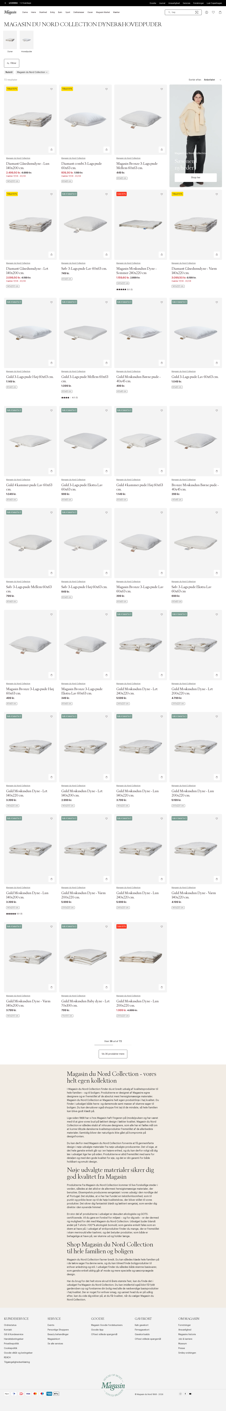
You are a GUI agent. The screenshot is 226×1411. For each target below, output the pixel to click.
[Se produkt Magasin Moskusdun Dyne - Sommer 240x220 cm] (140, 225)
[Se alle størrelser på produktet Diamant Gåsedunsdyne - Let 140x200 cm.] (13, 286)
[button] (206, 12)
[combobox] (183, 12)
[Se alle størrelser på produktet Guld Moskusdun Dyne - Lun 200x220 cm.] (178, 805)
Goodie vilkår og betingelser (18, 1353)
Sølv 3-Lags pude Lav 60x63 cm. (84, 268)
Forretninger (198, 3)
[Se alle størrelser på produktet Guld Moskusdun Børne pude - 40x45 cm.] (121, 391)
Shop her (195, 178)
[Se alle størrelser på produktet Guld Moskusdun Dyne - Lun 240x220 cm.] (123, 907)
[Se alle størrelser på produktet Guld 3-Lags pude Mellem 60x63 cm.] (66, 391)
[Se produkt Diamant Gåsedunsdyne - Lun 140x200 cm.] (30, 120)
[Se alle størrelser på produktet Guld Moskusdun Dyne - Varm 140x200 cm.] (13, 1015)
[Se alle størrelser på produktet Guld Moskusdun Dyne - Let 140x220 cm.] (12, 805)
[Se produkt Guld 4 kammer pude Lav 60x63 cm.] (30, 441)
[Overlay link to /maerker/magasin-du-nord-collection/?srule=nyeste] (195, 136)
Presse (181, 1348)
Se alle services (55, 1344)
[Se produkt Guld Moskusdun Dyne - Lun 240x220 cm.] (140, 849)
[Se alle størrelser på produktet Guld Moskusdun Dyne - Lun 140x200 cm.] (13, 907)
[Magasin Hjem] (10, 12)
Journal (162, 3)
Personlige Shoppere (58, 1330)
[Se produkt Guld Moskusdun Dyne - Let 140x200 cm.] (85, 747)
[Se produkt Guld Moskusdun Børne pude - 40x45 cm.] (140, 333)
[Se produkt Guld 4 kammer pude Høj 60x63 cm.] (140, 441)
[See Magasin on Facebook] (185, 1394)
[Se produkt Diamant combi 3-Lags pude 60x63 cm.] (85, 120)
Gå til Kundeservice (13, 1334)
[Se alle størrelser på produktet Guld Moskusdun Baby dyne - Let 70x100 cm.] (67, 1015)
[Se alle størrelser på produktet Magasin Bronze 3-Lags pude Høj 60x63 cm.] (11, 703)
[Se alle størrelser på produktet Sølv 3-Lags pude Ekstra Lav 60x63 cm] (177, 601)
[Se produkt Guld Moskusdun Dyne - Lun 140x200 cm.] (30, 849)
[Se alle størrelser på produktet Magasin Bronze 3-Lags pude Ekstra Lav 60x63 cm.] (66, 703)
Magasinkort (54, 1339)
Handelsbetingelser (14, 1339)
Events (51, 1325)
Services (186, 3)
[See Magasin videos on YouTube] (190, 1394)
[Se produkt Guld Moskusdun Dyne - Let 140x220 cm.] (30, 747)
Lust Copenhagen (214, 3)
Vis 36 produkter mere (113, 1054)
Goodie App (97, 1330)
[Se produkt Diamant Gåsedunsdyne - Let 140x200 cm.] (30, 225)
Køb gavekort (142, 1325)
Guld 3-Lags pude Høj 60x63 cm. (30, 377)
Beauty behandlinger (58, 1334)
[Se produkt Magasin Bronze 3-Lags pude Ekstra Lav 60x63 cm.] (85, 645)
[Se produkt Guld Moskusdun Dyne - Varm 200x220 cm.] (85, 849)
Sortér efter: (195, 80)
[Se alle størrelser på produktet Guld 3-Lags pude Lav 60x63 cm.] (177, 387)
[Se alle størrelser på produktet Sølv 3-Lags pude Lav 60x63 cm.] (66, 279)
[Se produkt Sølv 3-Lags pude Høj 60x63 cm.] (85, 543)
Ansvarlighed (174, 3)
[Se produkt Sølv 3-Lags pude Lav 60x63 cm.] (85, 225)
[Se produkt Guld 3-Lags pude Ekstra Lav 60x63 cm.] (85, 441)
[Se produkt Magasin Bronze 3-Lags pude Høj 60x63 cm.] (30, 645)
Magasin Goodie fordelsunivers (107, 1325)
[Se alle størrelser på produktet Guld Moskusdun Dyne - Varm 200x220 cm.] (68, 907)
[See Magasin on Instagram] (180, 1394)
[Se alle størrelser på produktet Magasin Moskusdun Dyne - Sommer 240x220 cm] (122, 283)
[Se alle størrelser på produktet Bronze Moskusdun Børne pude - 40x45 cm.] (177, 499)
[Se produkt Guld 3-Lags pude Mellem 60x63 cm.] (85, 333)
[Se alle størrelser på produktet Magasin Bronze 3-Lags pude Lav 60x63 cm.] (121, 601)
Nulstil (9, 72)
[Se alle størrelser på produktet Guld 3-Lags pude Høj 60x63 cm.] (11, 387)
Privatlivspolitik (11, 1344)
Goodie (153, 3)
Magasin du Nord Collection (18, 158)
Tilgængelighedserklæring (17, 1362)
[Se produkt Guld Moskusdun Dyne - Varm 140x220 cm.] (195, 849)
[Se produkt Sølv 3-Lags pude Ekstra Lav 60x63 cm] (195, 543)
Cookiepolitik (10, 1348)
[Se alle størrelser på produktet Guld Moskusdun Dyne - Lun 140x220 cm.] (122, 805)
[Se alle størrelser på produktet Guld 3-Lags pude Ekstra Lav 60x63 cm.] (66, 499)
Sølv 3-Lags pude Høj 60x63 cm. (84, 587)
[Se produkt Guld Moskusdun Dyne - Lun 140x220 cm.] (140, 747)
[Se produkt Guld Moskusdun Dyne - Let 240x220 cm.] (140, 645)
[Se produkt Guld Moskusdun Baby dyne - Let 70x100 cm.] (85, 957)
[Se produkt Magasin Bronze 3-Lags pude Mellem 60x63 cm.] (140, 120)
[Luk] (161, 721)
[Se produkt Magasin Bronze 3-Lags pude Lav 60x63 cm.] (140, 543)
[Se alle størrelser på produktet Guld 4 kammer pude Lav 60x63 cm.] (11, 499)
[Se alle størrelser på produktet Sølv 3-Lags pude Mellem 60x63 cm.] (11, 601)
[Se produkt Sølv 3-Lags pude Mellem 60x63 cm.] (30, 543)
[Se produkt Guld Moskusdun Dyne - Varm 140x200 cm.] (30, 957)
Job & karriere (185, 1339)
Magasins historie (187, 1334)
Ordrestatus (10, 1325)
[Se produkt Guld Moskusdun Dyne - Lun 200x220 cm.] (195, 747)
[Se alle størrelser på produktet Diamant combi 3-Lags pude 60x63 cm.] (66, 181)
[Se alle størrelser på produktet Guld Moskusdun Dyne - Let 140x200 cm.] (68, 805)
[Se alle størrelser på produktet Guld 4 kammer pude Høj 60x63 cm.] (121, 499)
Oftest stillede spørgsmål (104, 1334)
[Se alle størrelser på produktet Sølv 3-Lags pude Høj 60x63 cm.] (66, 597)
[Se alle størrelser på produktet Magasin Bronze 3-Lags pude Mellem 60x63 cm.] (121, 178)
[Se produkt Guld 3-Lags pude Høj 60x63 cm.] (30, 333)
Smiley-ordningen (187, 1353)
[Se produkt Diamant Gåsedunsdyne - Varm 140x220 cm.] (195, 225)
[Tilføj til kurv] (51, 150)
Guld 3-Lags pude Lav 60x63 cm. (195, 377)
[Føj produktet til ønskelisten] (51, 89)
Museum (182, 1344)
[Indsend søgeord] (169, 12)
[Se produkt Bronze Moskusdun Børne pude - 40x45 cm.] (195, 441)
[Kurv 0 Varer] (220, 12)
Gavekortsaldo (142, 1334)
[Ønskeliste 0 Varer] (213, 12)
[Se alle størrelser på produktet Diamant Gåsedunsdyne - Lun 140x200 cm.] (13, 181)
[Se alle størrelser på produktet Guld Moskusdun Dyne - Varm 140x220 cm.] (178, 907)
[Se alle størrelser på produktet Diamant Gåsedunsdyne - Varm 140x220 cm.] (178, 286)
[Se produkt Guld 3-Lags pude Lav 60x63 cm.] (195, 333)
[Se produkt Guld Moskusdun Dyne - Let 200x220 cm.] (195, 645)
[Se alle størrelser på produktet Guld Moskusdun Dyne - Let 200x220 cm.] (178, 703)
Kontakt (8, 1330)
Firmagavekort (142, 1330)
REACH (7, 1358)
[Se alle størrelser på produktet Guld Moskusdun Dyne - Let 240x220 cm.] (123, 703)
